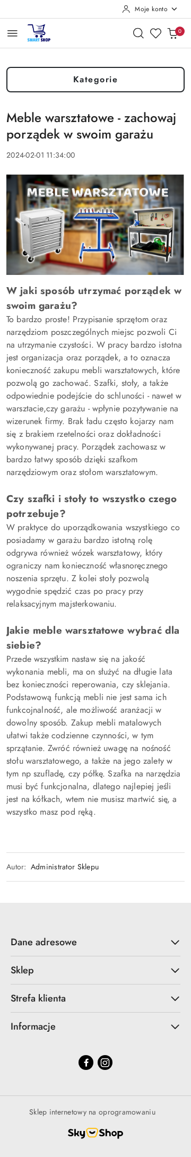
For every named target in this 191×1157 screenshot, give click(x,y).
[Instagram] (105, 1062)
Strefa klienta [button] (38, 998)
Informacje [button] (33, 1026)
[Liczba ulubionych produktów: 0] (155, 33)
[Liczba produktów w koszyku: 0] (172, 33)
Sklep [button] (22, 970)
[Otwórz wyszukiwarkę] (138, 33)
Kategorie (95, 79)
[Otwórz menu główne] (12, 33)
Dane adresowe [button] (44, 942)
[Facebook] (86, 1062)
